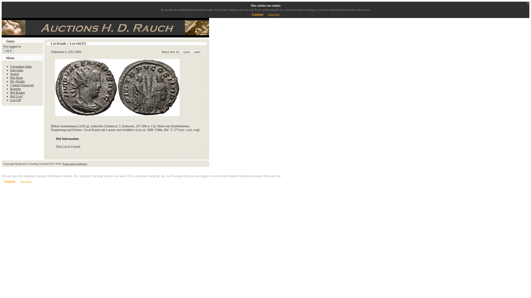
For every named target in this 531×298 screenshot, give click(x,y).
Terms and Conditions (74, 163)
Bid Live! (16, 96)
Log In (8, 50)
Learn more (273, 14)
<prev (186, 52)
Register (15, 89)
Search (14, 74)
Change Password (22, 85)
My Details (17, 81)
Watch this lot (170, 52)
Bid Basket (17, 92)
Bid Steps (16, 77)
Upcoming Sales (21, 66)
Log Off (15, 100)
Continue (257, 14)
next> (197, 52)
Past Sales (16, 70)
